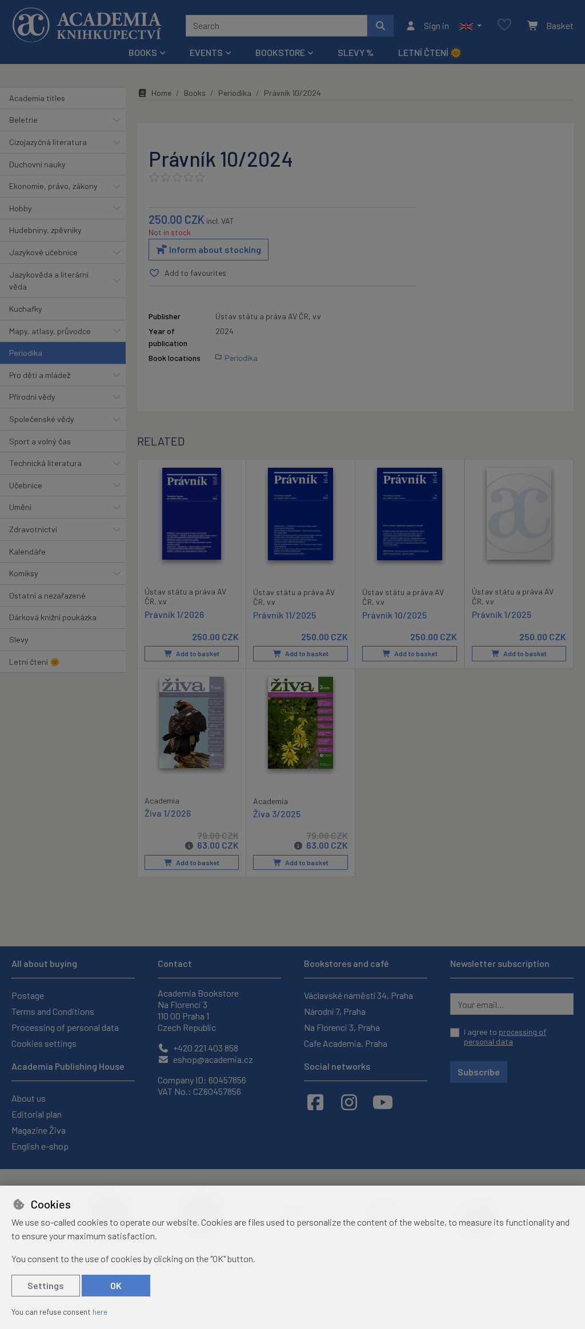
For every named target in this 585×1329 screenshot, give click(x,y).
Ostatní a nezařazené (47, 595)
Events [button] (206, 52)
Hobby (20, 208)
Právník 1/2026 (174, 614)
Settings (45, 1285)
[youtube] (382, 1101)
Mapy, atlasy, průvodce (50, 331)
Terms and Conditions (52, 1011)
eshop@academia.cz (212, 1059)
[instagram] (349, 1101)
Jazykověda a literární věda (49, 281)
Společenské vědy (41, 419)
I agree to (505, 1037)
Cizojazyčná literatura (48, 142)
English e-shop (40, 1146)
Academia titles (37, 98)
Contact (175, 963)
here (100, 1311)
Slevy (19, 639)
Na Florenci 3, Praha (342, 1027)
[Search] (380, 26)
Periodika (25, 353)
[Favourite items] (504, 25)
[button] (470, 25)
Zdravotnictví (33, 529)
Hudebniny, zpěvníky (45, 230)
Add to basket (197, 653)
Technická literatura (45, 463)
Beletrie (23, 120)
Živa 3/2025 (276, 813)
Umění (20, 507)
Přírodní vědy (32, 396)
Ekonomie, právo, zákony (53, 186)
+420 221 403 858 (204, 1047)
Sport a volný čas (40, 441)
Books (195, 93)
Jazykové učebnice (43, 252)
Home (161, 93)
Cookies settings (44, 1043)
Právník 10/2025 (394, 614)
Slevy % (356, 52)
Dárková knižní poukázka (53, 617)
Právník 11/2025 (284, 614)
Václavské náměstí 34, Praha (358, 995)
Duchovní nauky (37, 164)
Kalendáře (27, 551)
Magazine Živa (38, 1130)
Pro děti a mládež (39, 375)
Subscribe (479, 1071)
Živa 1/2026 (168, 813)
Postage (27, 995)
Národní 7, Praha (335, 1011)
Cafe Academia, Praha (345, 1043)
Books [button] (143, 52)
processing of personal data (505, 1037)
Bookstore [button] (280, 52)
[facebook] (315, 1101)
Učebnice (25, 485)
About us (28, 1098)
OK (116, 1285)
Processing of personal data (65, 1027)
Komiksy (23, 573)
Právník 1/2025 (501, 614)
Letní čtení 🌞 (430, 52)
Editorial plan (36, 1114)
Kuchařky (25, 309)
